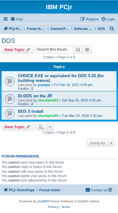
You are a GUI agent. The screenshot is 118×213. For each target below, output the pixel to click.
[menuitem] (16, 19)
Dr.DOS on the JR (35, 96)
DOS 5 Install (30, 111)
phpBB (42, 201)
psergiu (44, 85)
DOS (8, 40)
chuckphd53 (48, 100)
